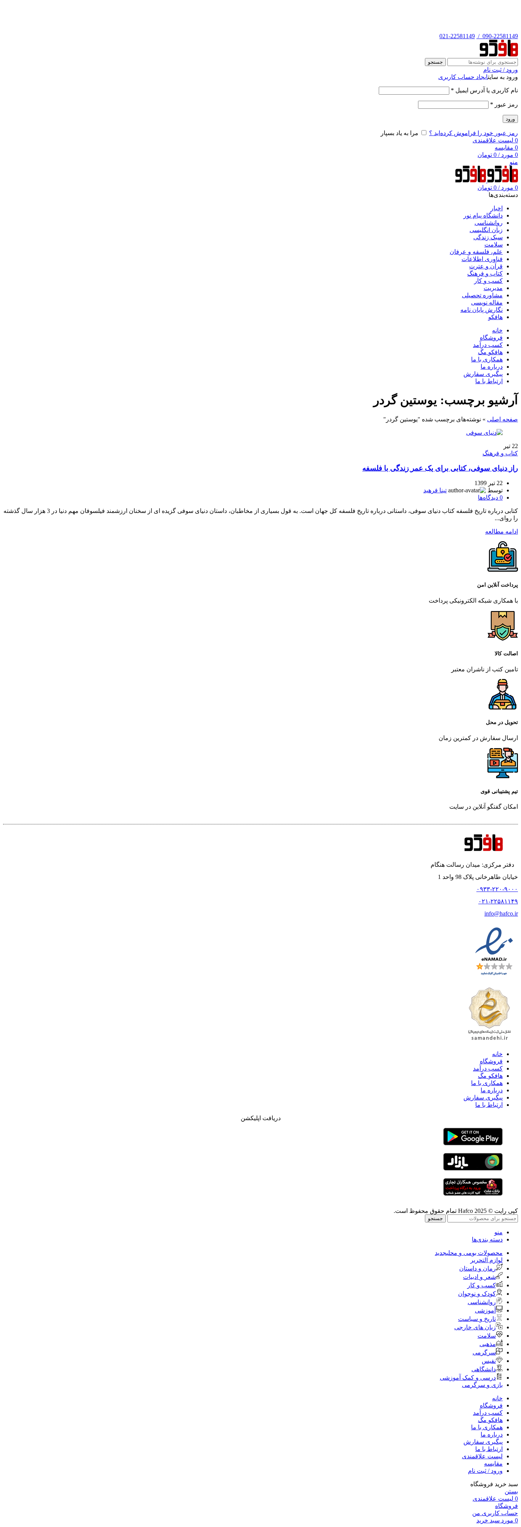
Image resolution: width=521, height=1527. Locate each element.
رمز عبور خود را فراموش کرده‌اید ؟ (473, 133)
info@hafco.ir (501, 913)
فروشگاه (491, 1061)
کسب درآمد (488, 1068)
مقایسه (493, 1463)
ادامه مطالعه (501, 531)
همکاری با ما (487, 1083)
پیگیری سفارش (483, 1097)
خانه (497, 1054)
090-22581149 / (497, 36)
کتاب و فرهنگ (500, 453)
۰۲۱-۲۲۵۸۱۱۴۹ (498, 901)
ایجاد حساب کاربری (463, 77)
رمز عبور (504, 104)
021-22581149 (457, 36)
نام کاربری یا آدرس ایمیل (484, 90)
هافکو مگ (490, 1075)
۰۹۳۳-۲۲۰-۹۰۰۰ (497, 889)
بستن (511, 1491)
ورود (510, 119)
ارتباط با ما (489, 1104)
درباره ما (492, 1090)
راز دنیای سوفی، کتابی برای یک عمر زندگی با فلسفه (440, 468)
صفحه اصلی (502, 419)
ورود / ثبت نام (485, 1470)
